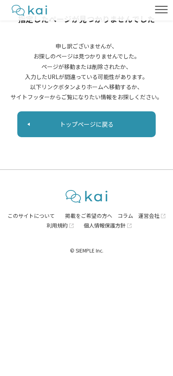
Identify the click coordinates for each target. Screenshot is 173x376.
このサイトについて (31, 215)
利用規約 (57, 225)
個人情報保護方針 (105, 225)
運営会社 (148, 215)
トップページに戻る (87, 124)
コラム (125, 215)
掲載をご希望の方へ (88, 215)
